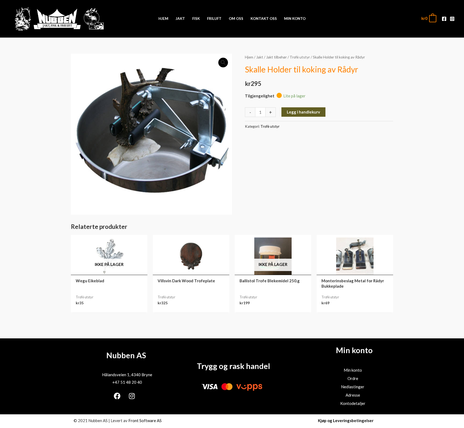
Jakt (259, 57)
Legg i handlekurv (303, 111)
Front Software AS (145, 420)
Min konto (353, 370)
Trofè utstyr (300, 57)
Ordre (352, 378)
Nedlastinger (352, 386)
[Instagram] (452, 18)
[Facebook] (444, 18)
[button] (223, 62)
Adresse (353, 395)
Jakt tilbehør (276, 57)
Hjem (249, 57)
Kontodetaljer (352, 403)
